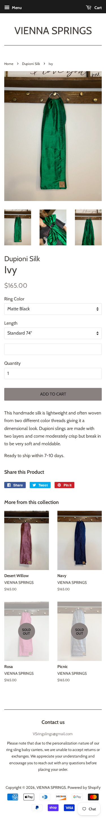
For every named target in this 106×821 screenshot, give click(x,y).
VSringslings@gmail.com (53, 734)
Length (11, 323)
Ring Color (14, 299)
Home (8, 64)
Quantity (12, 363)
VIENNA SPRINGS (53, 31)
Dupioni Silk (31, 64)
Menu (16, 7)
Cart (98, 7)
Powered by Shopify (84, 787)
